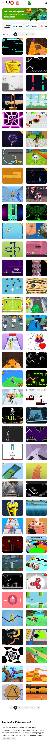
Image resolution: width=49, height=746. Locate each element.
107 (32, 34)
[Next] (44, 25)
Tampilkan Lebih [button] (8, 739)
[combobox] (6, 34)
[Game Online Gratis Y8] (10, 3)
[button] (9, 17)
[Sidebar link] (3, 3)
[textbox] (5, 34)
